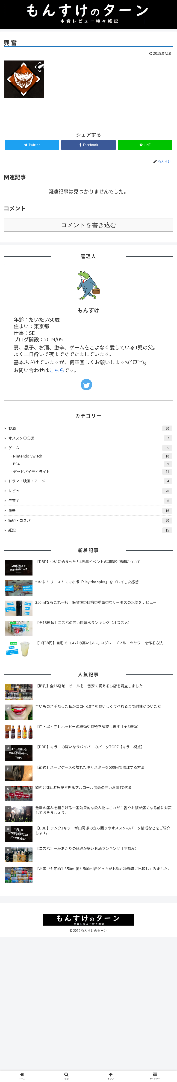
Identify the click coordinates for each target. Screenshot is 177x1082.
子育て (88, 500)
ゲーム (88, 447)
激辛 (88, 510)
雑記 (88, 530)
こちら (56, 370)
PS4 (91, 463)
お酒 (88, 428)
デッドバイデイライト (91, 471)
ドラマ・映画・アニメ (88, 480)
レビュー (88, 490)
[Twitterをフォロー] (86, 384)
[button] (163, 660)
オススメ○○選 (88, 438)
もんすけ (88, 310)
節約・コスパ (88, 520)
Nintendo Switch (91, 456)
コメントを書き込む (88, 225)
